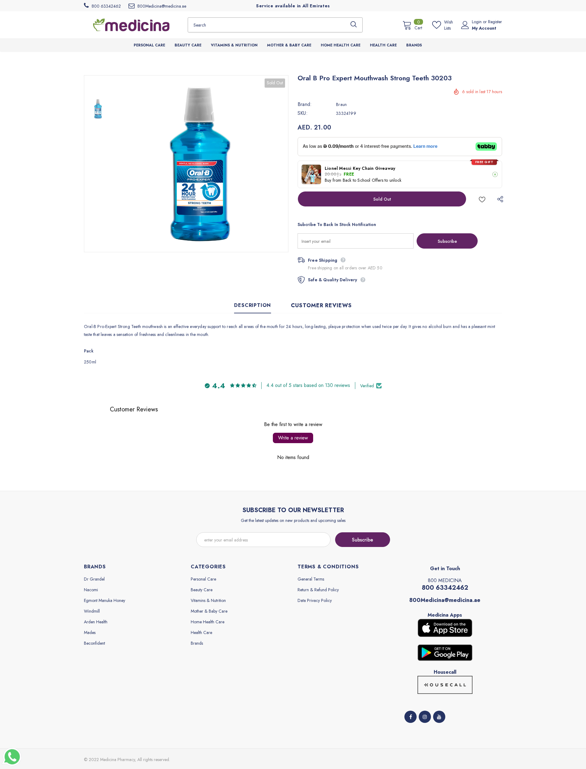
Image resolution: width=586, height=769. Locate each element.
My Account (484, 28)
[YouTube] (439, 717)
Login (477, 22)
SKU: (303, 113)
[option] (200, 163)
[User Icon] (465, 25)
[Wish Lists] (482, 199)
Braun (341, 104)
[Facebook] (410, 717)
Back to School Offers (363, 180)
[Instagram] (425, 717)
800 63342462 (445, 587)
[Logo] (131, 24)
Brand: (305, 104)
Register (495, 22)
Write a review (293, 437)
